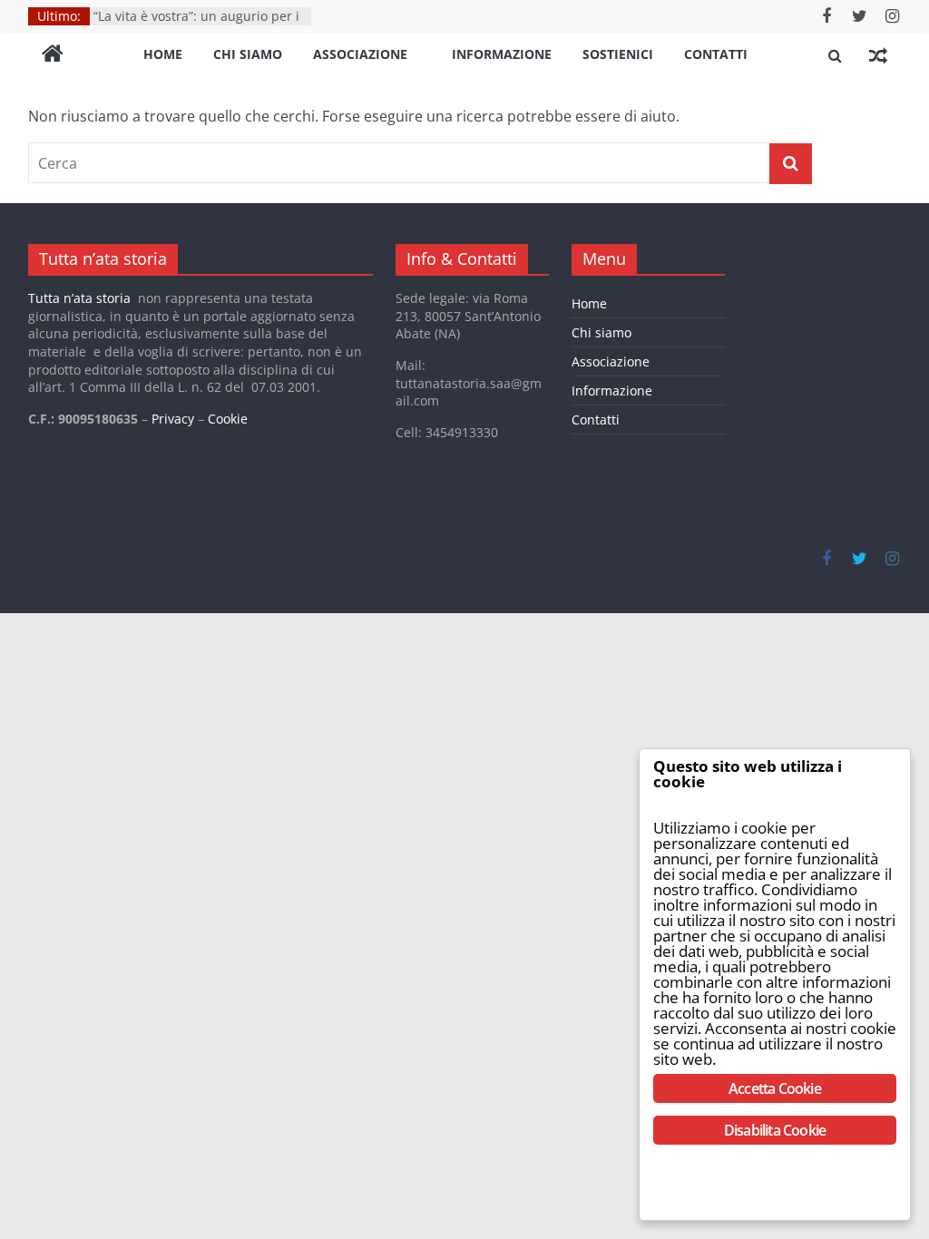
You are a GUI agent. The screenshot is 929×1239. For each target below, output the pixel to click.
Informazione (502, 54)
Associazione (360, 54)
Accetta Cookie (775, 1088)
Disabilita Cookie (775, 1130)
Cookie (228, 418)
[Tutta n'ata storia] (52, 55)
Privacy (173, 418)
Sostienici (617, 54)
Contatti (716, 54)
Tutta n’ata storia (79, 298)
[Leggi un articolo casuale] (878, 55)
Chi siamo (247, 54)
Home (162, 54)
